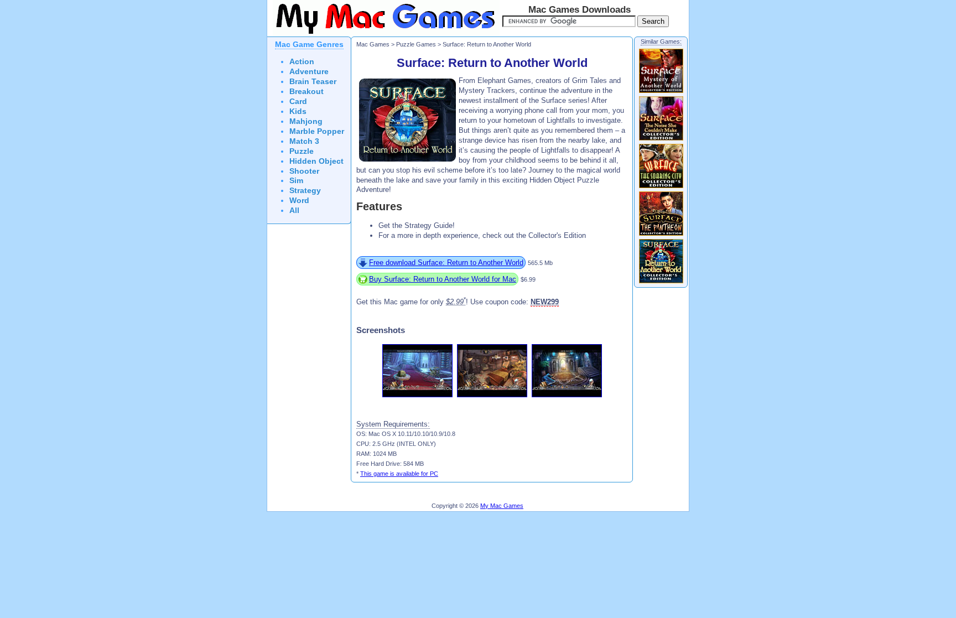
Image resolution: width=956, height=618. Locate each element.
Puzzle (301, 151)
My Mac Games (501, 505)
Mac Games (372, 44)
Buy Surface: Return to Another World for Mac (442, 279)
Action (301, 62)
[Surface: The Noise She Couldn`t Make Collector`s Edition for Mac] (661, 140)
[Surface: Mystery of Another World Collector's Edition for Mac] (661, 92)
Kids (297, 111)
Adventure (309, 71)
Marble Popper (316, 131)
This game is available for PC (399, 473)
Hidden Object (316, 161)
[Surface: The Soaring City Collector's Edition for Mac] (661, 187)
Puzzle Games (416, 44)
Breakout (306, 91)
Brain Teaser (312, 81)
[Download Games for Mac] (383, 34)
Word (299, 200)
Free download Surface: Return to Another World (446, 262)
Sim (296, 180)
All (294, 210)
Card (298, 101)
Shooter (304, 171)
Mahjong (306, 121)
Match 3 (304, 141)
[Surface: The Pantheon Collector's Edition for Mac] (661, 235)
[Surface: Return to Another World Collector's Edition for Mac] (661, 282)
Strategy (305, 190)
